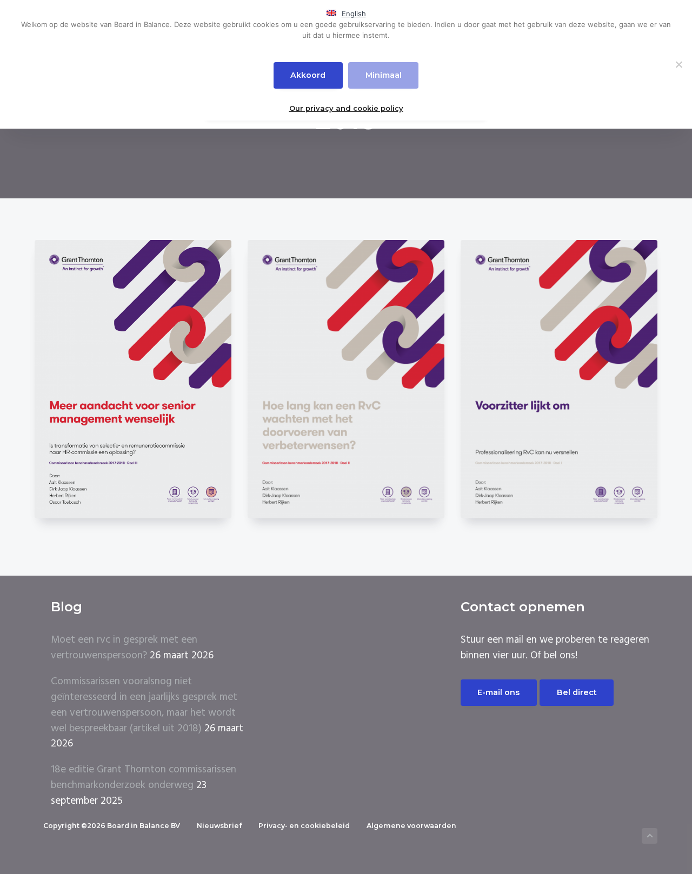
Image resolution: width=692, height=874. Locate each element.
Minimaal (383, 75)
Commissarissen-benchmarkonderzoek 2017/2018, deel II (346, 383)
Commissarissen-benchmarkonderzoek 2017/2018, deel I (559, 383)
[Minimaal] (678, 64)
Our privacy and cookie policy (346, 108)
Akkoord (307, 75)
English (354, 13)
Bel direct (577, 692)
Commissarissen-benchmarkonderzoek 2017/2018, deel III (132, 383)
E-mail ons (498, 692)
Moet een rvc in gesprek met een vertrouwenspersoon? (124, 648)
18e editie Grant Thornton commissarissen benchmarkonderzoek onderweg (143, 777)
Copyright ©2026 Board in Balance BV (111, 826)
